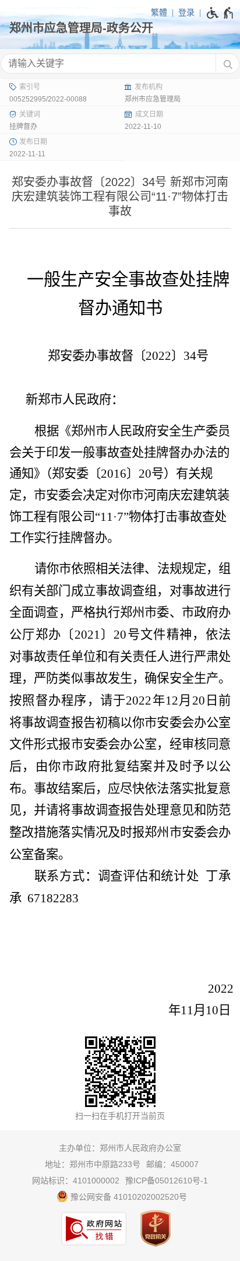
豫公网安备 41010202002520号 (127, 1197)
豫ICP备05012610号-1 (166, 1180)
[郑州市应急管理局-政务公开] (120, 28)
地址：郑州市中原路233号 (92, 1164)
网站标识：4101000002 (75, 1180)
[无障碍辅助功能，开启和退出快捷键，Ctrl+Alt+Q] (220, 13)
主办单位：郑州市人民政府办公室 (120, 1148)
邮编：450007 (172, 1164)
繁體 (159, 12)
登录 (186, 12)
